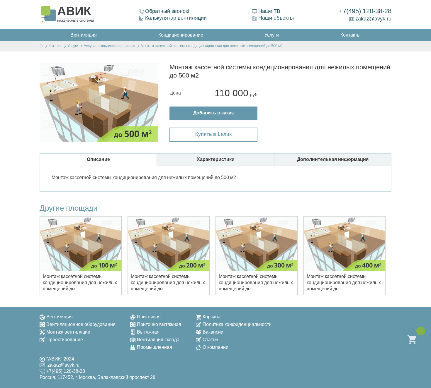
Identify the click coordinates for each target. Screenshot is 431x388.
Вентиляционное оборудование (81, 324)
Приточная (149, 316)
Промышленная (154, 347)
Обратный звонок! (167, 11)
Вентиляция (59, 316)
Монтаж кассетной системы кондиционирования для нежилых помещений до (80, 282)
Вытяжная (148, 331)
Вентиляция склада (158, 339)
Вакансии (213, 331)
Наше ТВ (269, 11)
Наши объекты (276, 18)
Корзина (211, 316)
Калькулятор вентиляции (176, 18)
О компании (215, 347)
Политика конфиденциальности (237, 324)
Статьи (210, 339)
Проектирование (64, 339)
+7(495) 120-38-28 (365, 11)
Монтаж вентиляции (68, 331)
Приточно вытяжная (159, 324)
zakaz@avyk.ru (373, 19)
